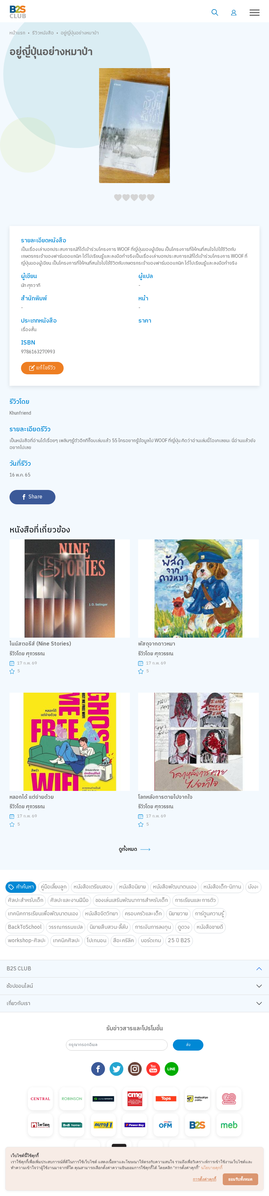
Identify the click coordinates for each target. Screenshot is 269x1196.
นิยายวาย (178, 913)
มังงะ (253, 887)
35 (140, 204)
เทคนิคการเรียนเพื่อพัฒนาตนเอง (43, 913)
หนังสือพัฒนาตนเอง (175, 887)
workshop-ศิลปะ (27, 940)
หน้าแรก (17, 32)
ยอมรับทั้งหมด (240, 1179)
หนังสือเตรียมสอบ (92, 887)
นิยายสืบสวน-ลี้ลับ (109, 927)
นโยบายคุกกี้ (211, 1167)
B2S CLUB (19, 968)
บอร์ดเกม (151, 940)
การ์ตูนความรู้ (209, 913)
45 (149, 204)
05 (116, 204)
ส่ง (188, 1045)
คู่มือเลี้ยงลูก (54, 887)
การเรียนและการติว (195, 900)
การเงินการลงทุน (153, 927)
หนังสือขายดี (210, 927)
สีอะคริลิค (123, 940)
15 (124, 204)
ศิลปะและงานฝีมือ (69, 900)
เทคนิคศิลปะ (66, 940)
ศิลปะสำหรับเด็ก (25, 900)
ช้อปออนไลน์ (20, 986)
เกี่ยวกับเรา (18, 1003)
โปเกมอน (96, 940)
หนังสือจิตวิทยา (101, 913)
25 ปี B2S (179, 940)
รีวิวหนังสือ (43, 32)
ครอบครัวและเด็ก (143, 913)
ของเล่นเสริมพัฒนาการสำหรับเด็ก (131, 900)
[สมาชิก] (234, 12)
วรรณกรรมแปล (66, 927)
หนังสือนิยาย (132, 887)
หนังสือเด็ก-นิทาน (222, 887)
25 (132, 204)
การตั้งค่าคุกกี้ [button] (204, 1179)
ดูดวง (184, 927)
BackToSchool (25, 927)
